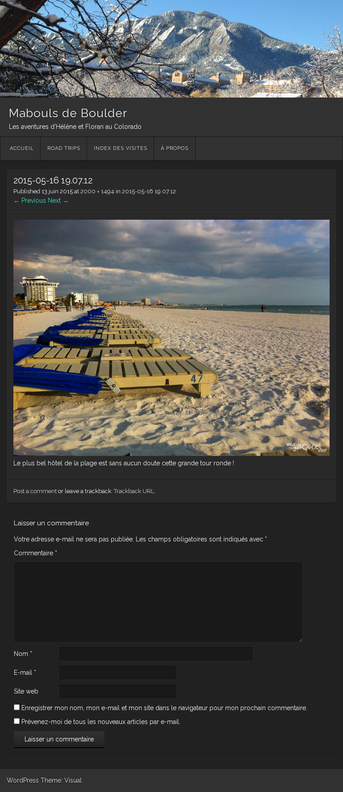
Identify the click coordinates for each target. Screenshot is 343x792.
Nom (23, 653)
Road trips (63, 148)
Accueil (22, 148)
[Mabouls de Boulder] (171, 95)
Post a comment (35, 491)
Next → (58, 200)
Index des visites (120, 148)
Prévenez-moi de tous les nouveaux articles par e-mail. (100, 721)
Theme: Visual (61, 780)
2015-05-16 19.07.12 (149, 191)
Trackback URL (134, 491)
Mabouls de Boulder (68, 113)
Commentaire (35, 553)
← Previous (29, 200)
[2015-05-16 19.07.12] (171, 453)
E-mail (25, 672)
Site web (26, 691)
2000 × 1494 (97, 191)
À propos (174, 148)
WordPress (23, 780)
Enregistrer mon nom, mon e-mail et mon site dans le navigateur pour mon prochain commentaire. (164, 707)
